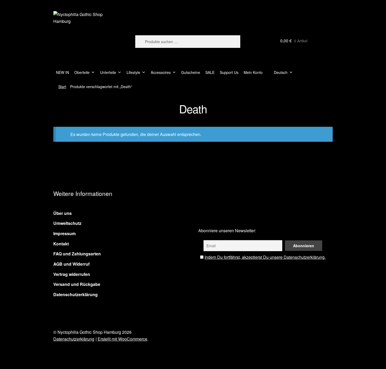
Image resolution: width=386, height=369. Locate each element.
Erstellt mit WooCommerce (122, 339)
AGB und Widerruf (71, 264)
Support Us (229, 72)
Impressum (64, 233)
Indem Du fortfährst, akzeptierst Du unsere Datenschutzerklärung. (265, 257)
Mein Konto (253, 72)
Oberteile (82, 72)
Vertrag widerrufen (71, 274)
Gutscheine (190, 72)
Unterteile (108, 72)
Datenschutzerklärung (75, 294)
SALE (210, 72)
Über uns (62, 213)
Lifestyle (133, 72)
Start (62, 86)
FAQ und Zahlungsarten (77, 254)
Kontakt (61, 244)
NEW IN (62, 72)
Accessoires (161, 72)
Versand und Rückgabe (76, 284)
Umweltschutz (67, 223)
